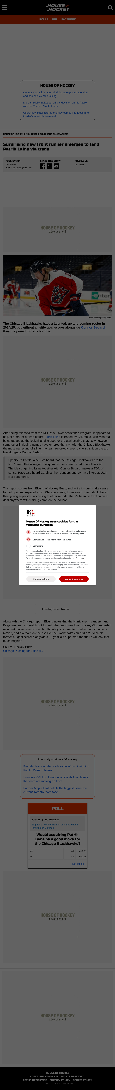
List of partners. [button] (78, 558)
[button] (57, 546)
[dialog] (57, 545)
